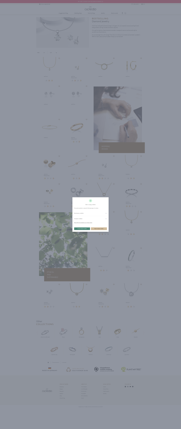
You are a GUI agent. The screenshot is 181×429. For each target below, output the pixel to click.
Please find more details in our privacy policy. (83, 222)
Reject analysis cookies (98, 229)
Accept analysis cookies (82, 229)
